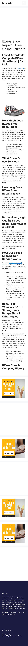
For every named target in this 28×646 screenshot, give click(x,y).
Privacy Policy (6, 634)
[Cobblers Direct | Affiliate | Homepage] (13, 398)
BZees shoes (22, 68)
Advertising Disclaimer (9, 636)
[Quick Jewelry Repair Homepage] (13, 457)
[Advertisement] (14, 25)
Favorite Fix (7, 3)
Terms (20, 636)
